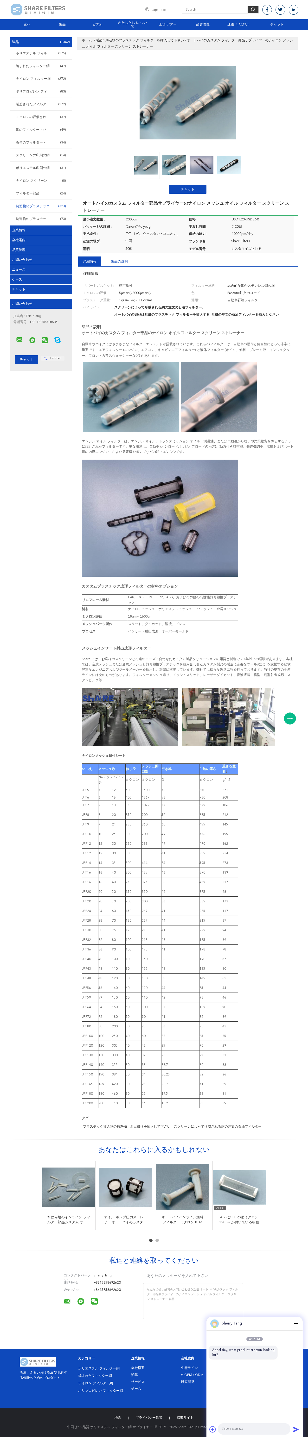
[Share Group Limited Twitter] (280, 10)
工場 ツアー (168, 24)
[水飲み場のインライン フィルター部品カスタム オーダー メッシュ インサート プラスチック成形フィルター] (68, 1187)
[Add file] (212, 1429)
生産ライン (189, 1368)
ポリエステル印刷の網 (41, 168)
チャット (277, 24)
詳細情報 (89, 261)
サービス (138, 1382)
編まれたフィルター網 (41, 66)
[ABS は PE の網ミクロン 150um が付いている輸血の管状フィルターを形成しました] (239, 1187)
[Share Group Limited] (19, 340)
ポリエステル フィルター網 (41, 53)
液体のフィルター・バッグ (41, 142)
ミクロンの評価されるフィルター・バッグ (42, 117)
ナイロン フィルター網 (41, 79)
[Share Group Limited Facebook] (267, 10)
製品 (62, 24)
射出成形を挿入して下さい (150, 1126)
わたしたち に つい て (132, 24)
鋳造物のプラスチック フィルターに (42, 219)
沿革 (134, 1375)
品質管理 (203, 24)
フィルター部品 (41, 193)
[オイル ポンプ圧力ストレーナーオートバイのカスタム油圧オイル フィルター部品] (125, 1187)
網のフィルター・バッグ (41, 129)
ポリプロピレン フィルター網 (41, 91)
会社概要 (138, 1368)
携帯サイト (185, 1417)
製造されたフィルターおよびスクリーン (42, 104)
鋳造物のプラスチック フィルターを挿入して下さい (42, 206)
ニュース (19, 269)
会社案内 (19, 240)
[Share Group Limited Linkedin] (293, 10)
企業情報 (19, 230)
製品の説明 (119, 261)
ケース (17, 279)
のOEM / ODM (192, 1375)
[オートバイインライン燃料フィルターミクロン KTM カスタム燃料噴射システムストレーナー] (182, 1187)
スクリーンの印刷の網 (41, 155)
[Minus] (296, 1323)
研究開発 (187, 1382)
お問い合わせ (22, 260)
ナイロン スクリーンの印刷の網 (41, 180)
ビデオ (97, 24)
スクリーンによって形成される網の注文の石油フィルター (218, 1126)
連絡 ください (238, 24)
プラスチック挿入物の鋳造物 (105, 1126)
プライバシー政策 (148, 1417)
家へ (27, 24)
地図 (118, 1417)
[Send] (296, 1429)
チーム (136, 1389)
